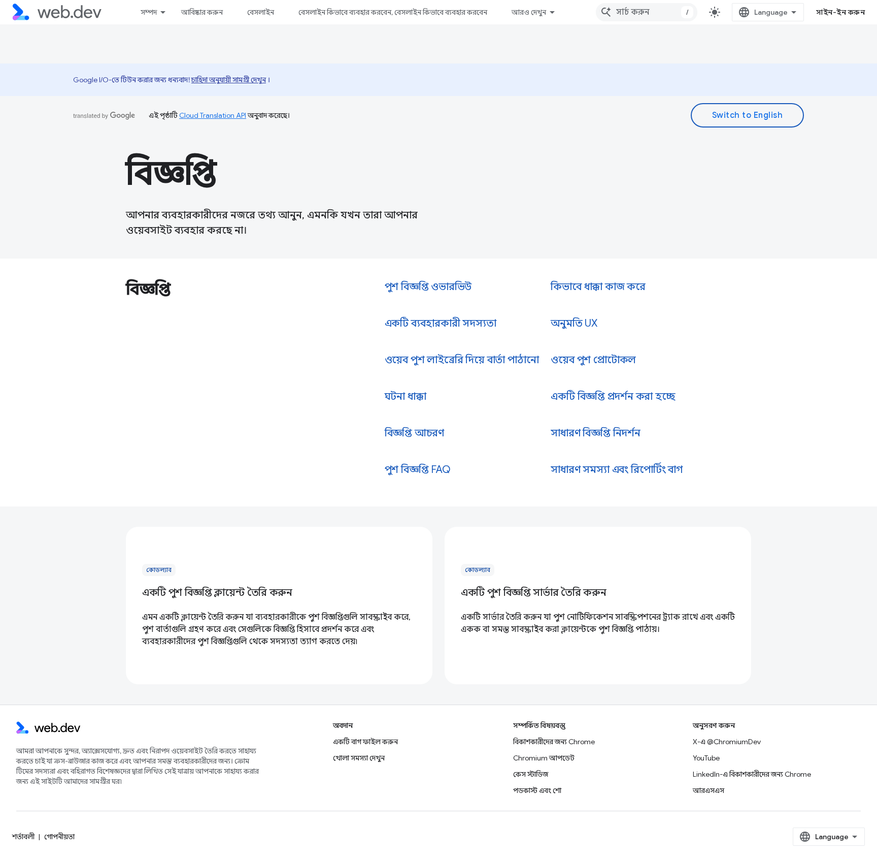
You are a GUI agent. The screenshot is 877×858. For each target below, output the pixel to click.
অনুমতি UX (574, 323)
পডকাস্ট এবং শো (537, 790)
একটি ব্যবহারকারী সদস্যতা (440, 323)
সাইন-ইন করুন (840, 12)
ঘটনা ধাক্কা (405, 396)
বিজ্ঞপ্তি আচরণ (414, 433)
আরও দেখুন (529, 12)
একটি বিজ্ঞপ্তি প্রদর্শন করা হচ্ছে (612, 396)
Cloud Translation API (212, 115)
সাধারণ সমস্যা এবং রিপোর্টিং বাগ (616, 469)
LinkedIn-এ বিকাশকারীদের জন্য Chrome (752, 774)
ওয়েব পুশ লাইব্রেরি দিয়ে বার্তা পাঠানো (462, 360)
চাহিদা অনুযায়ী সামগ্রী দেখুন (228, 79)
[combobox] (646, 12)
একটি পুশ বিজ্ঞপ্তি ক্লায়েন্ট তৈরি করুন (217, 592)
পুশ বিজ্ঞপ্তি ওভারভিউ (428, 286)
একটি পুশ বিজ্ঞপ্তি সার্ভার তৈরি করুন (533, 592)
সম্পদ (149, 12)
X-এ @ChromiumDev (727, 741)
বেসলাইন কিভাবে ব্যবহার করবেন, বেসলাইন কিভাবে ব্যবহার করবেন (392, 12)
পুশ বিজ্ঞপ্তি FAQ (418, 469)
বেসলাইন (260, 12)
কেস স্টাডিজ (530, 774)
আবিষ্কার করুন (202, 12)
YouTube (706, 757)
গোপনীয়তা (59, 837)
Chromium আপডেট (544, 757)
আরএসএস (708, 790)
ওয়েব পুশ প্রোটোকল (593, 360)
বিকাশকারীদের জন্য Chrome (554, 741)
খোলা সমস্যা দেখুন (359, 757)
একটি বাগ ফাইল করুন (365, 741)
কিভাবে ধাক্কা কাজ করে (598, 286)
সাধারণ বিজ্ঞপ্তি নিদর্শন (595, 433)
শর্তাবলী (23, 837)
